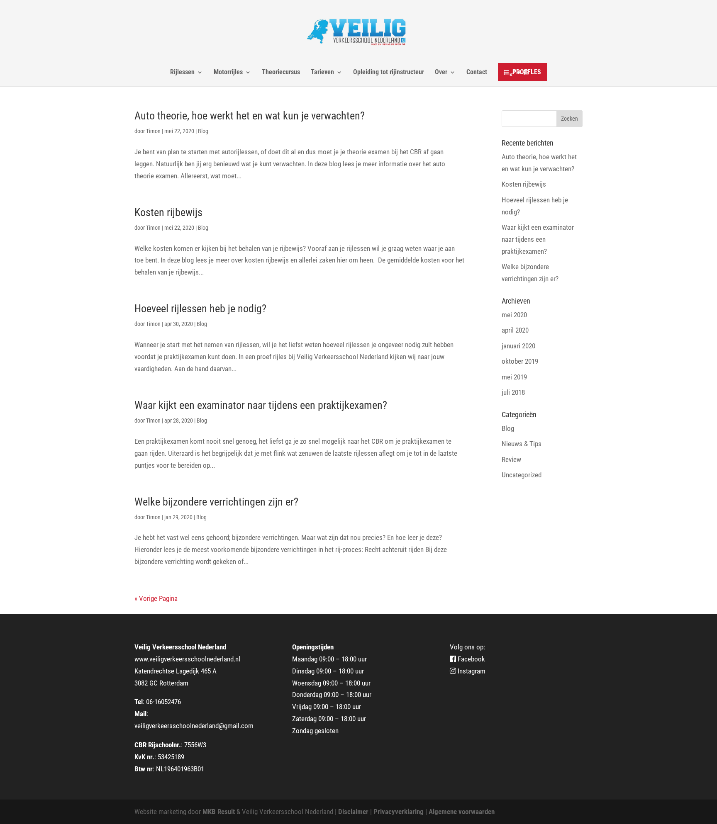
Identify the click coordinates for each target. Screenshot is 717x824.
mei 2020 (514, 315)
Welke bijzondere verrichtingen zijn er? (216, 502)
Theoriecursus (281, 72)
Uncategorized (521, 475)
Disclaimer (353, 811)
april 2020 (515, 330)
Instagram (470, 671)
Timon (153, 131)
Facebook (470, 659)
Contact (476, 72)
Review (511, 459)
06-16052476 (163, 702)
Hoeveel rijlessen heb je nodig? (200, 308)
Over (441, 72)
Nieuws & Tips (521, 444)
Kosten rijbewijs (168, 212)
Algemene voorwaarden (461, 811)
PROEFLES (526, 72)
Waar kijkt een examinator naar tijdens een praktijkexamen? (260, 405)
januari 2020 (518, 346)
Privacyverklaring (398, 811)
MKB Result (218, 811)
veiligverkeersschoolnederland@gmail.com (194, 726)
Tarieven (322, 72)
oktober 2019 (520, 361)
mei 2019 (514, 377)
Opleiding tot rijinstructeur (388, 72)
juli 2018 (513, 392)
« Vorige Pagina (156, 598)
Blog (203, 131)
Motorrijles (228, 72)
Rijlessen (182, 72)
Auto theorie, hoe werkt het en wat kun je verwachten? (249, 115)
